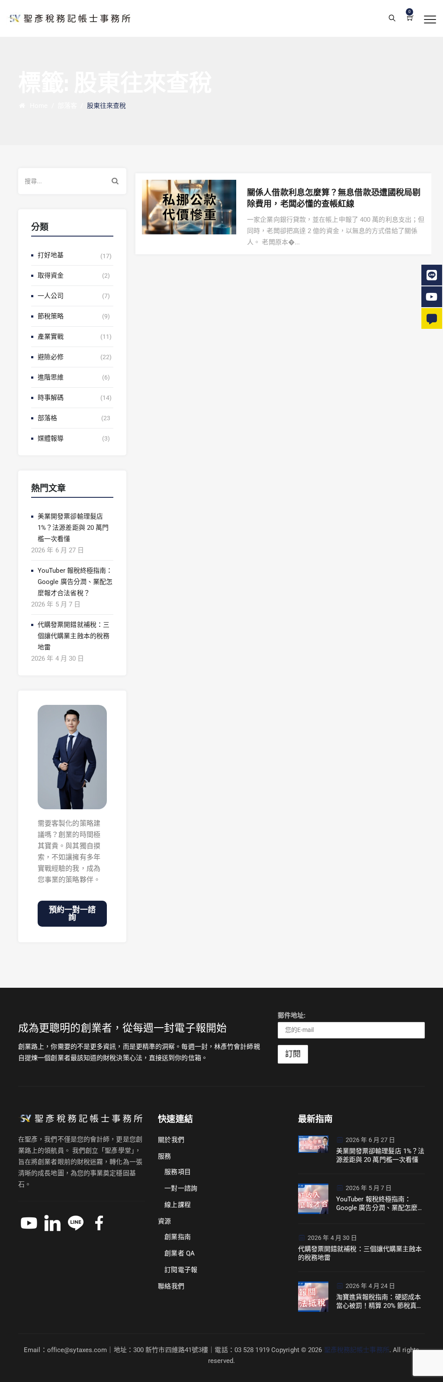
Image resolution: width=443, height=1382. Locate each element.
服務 (164, 1156)
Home (37, 106)
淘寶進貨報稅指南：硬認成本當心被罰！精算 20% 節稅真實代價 (380, 1301)
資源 (164, 1221)
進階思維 (51, 377)
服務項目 (177, 1172)
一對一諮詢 (180, 1188)
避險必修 (51, 357)
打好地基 (51, 255)
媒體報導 (51, 438)
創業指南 (177, 1237)
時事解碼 (51, 398)
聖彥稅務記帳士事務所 (356, 1350)
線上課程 (177, 1205)
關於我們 (171, 1140)
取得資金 (51, 275)
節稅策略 (51, 316)
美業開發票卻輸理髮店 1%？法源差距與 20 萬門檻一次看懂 (73, 528)
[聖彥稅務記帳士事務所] (68, 18)
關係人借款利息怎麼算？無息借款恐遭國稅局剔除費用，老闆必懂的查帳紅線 (334, 199)
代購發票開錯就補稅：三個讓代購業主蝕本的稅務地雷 (73, 636)
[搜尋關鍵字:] (72, 181)
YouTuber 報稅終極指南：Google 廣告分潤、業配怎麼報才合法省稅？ (75, 582)
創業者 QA (179, 1253)
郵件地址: (292, 1015)
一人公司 (51, 296)
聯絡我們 (171, 1286)
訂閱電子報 (180, 1270)
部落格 (47, 418)
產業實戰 (51, 337)
